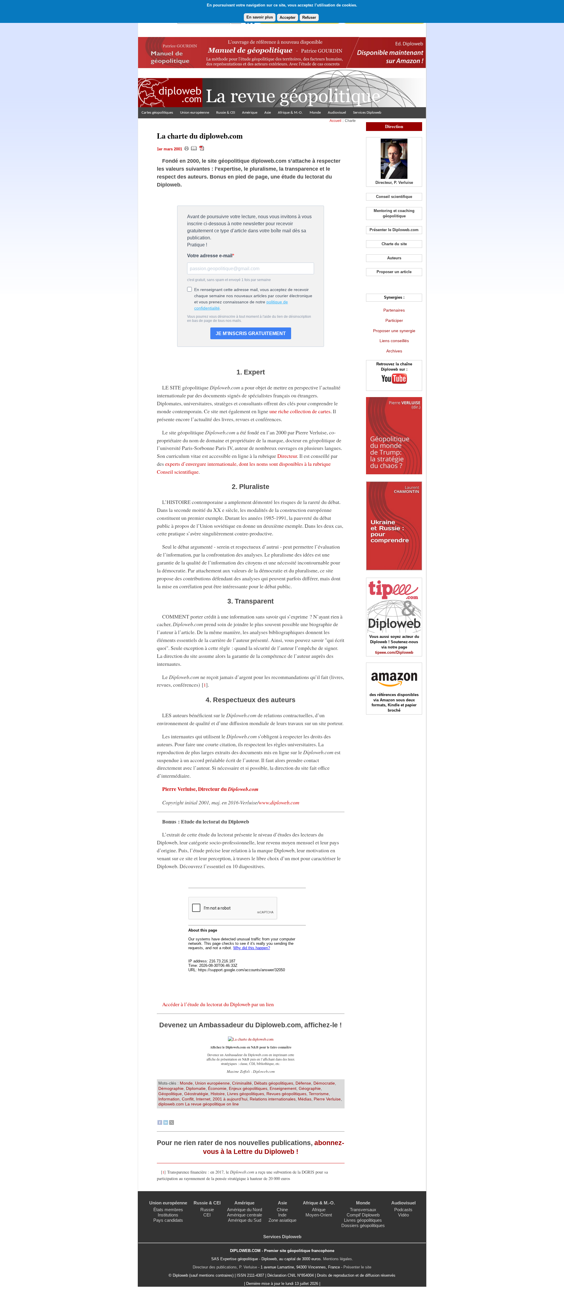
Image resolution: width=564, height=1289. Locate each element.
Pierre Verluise (327, 1099)
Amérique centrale (244, 1214)
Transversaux (363, 1209)
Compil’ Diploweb (363, 1214)
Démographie (171, 1088)
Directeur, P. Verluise (394, 182)
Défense (303, 1083)
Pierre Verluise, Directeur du (210, 789)
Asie (267, 113)
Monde (315, 113)
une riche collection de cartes (299, 411)
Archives (394, 351)
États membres (168, 1209)
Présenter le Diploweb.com (394, 230)
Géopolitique (170, 1093)
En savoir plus (259, 17)
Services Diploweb (367, 113)
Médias (304, 1099)
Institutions (168, 1214)
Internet (203, 1099)
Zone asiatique (282, 1220)
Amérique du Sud (244, 1220)
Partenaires (394, 310)
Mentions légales (337, 1259)
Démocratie (324, 1083)
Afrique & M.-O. (290, 113)
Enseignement (283, 1088)
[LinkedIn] (165, 1123)
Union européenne (194, 113)
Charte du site (394, 244)
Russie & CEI (225, 113)
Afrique (318, 1209)
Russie (207, 1209)
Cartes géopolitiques (157, 113)
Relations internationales (273, 1099)
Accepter (288, 17)
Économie (217, 1088)
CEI (207, 1214)
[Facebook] (159, 1123)
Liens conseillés (394, 340)
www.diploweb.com (279, 802)
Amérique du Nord (244, 1209)
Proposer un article (394, 272)
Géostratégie (196, 1093)
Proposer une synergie (394, 330)
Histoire (218, 1093)
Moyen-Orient (319, 1214)
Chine (282, 1209)
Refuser (309, 17)
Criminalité (242, 1083)
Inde (282, 1214)
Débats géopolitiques (273, 1083)
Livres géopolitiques (245, 1093)
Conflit (188, 1099)
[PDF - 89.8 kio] (250, 1039)
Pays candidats (168, 1220)
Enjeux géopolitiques (248, 1088)
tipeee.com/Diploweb (394, 652)
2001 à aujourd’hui (230, 1099)
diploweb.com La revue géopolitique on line (198, 1104)
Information (168, 1099)
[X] (171, 1123)
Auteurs (394, 258)
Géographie (310, 1088)
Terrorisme (319, 1093)
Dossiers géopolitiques (363, 1225)
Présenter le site (357, 1267)
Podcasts (403, 1209)
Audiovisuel (337, 113)
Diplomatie (196, 1088)
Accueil (335, 120)
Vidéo (403, 1214)
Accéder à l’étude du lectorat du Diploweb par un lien (218, 1004)
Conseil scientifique (394, 196)
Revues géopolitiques (286, 1093)
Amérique (249, 113)
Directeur (287, 455)
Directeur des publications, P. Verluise (225, 1267)
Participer (394, 320)
